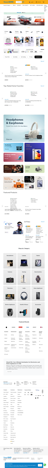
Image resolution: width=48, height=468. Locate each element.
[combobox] (19, 2)
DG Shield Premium (12, 408)
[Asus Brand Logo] (27, 328)
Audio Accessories (27, 349)
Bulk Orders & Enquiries (13, 438)
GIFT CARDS (32, 5)
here (34, 465)
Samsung (40, 338)
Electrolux (41, 351)
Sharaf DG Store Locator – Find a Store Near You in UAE (13, 401)
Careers (5, 435)
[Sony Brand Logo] (34, 328)
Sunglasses (34, 338)
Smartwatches (7, 345)
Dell (39, 348)
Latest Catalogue (19, 400)
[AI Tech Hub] (13, 228)
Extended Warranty (12, 416)
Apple (40, 335)
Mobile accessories (27, 336)
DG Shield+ (13, 411)
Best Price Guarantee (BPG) (5, 429)
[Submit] (17, 2)
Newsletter (20, 403)
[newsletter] (8, 41)
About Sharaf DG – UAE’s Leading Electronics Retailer (6, 397)
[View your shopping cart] (43, 2)
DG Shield (12, 413)
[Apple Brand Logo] (6, 328)
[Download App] (39, 41)
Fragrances (34, 335)
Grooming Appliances (34, 342)
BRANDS (19, 5)
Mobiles (5, 335)
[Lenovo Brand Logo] (20, 328)
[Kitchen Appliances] (13, 169)
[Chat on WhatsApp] (45, 465)
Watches (34, 345)
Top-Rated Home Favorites (13, 86)
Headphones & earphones (13, 346)
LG (39, 342)
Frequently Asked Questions (19, 395)
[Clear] (21, 2)
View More (9, 372)
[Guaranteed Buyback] (18, 41)
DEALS (14, 5)
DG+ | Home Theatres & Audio (6, 421)
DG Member (6, 425)
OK (40, 465)
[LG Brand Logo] (41, 328)
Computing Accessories (27, 339)
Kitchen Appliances (21, 339)
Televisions (13, 342)
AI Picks (27, 222)
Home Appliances (21, 336)
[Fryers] (29, 41)
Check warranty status (13, 393)
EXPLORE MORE (40, 5)
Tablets (5, 342)
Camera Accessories (27, 342)
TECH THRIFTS (25, 5)
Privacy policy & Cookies (40, 459)
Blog (18, 405)
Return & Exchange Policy (12, 429)
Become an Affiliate (20, 408)
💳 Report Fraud (12, 443)
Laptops (5, 338)
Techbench (5, 417)
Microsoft (41, 345)
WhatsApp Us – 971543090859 (20, 412)
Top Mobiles (15, 57)
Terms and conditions (32, 459)
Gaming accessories (27, 352)
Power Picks (7, 57)
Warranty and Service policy (13, 434)
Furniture (20, 342)
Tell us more (20, 415)
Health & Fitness (5, 349)
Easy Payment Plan (13, 420)
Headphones (38, 57)
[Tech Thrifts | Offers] (34, 169)
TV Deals (30, 57)
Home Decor (21, 345)
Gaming (12, 335)
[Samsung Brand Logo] (13, 328)
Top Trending (23, 57)
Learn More (16, 453)
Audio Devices (13, 348)
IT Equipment (6, 351)
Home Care (21, 348)
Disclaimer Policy (12, 424)
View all (42, 60)
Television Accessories (27, 346)
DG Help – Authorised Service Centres (6, 413)
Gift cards (6, 354)
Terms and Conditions (5, 438)
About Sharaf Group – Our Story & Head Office (6, 406)
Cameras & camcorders (13, 339)
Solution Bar (6, 433)
